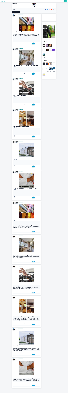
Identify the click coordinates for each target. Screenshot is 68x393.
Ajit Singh (16, 14)
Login (65, 1)
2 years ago (16, 49)
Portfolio (43, 23)
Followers (44, 60)
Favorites (44, 41)
